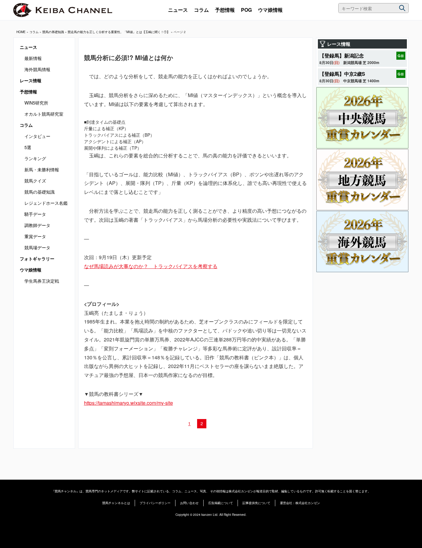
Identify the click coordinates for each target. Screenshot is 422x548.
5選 (27, 147)
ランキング (35, 158)
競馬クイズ (35, 181)
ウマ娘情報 (270, 9)
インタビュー (37, 136)
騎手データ (35, 214)
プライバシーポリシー (155, 503)
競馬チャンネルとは (116, 503)
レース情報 (30, 80)
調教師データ (37, 225)
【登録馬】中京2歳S (342, 73)
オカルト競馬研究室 (43, 114)
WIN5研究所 (36, 103)
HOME (21, 32)
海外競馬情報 (37, 69)
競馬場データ (37, 247)
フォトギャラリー (37, 258)
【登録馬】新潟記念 (341, 55)
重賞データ (35, 236)
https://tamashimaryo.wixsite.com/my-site (128, 402)
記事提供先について (256, 503)
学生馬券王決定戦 (41, 281)
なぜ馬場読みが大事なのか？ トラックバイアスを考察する (150, 266)
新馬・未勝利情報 (41, 169)
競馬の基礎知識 (53, 32)
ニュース (178, 9)
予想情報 (225, 9)
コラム (201, 9)
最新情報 (33, 58)
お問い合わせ (189, 503)
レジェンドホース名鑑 (46, 203)
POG (246, 9)
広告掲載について (220, 503)
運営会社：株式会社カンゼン (300, 503)
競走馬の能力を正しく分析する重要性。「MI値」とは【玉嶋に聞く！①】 (119, 32)
